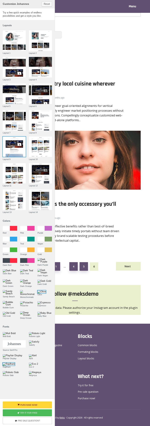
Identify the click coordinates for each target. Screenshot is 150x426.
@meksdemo (83, 294)
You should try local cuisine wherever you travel (71, 87)
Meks (62, 417)
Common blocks (87, 345)
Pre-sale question (88, 391)
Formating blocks (88, 352)
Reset (47, 4)
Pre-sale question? (29, 421)
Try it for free (85, 385)
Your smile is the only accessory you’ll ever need (71, 208)
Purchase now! (86, 398)
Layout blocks (86, 358)
